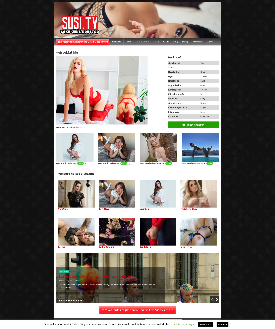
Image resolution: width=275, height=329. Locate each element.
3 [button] (64, 300)
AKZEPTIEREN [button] (205, 324)
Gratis (166, 41)
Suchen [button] (210, 41)
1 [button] (59, 300)
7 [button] (74, 300)
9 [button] (79, 300)
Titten (156, 41)
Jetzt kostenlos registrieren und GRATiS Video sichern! (83, 41)
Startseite (116, 41)
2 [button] (62, 300)
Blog (175, 41)
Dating (185, 41)
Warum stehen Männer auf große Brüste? (96, 276)
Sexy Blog (68, 271)
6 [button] (71, 300)
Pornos (129, 41)
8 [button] (76, 300)
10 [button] (81, 300)
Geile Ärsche (143, 41)
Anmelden (197, 41)
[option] (141, 278)
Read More (69, 293)
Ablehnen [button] (222, 324)
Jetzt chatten (195, 124)
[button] (212, 299)
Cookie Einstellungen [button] (184, 324)
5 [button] (69, 300)
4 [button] (66, 300)
